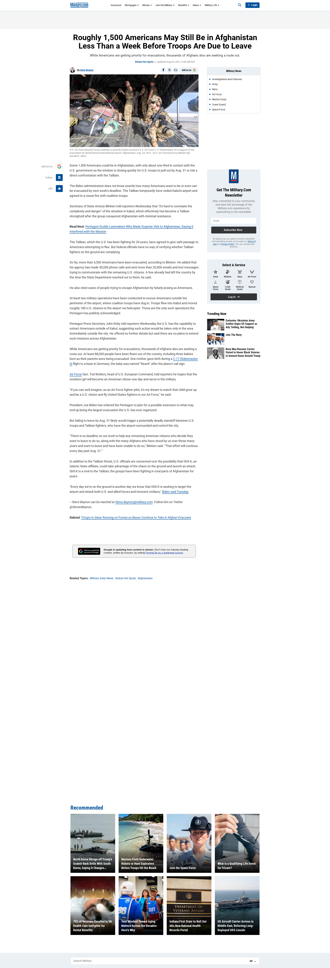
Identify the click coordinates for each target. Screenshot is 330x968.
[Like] (59, 188)
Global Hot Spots (144, 62)
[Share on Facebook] (163, 70)
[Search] (239, 5)
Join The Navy (234, 334)
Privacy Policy (227, 244)
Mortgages (130, 5)
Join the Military (163, 5)
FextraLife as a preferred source (164, 552)
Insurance (116, 5)
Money (146, 5)
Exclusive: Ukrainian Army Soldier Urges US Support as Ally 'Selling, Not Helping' (241, 324)
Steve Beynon (86, 70)
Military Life (211, 5)
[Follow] (59, 177)
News (196, 5)
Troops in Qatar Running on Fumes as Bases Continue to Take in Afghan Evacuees (136, 517)
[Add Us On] (59, 166)
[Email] (175, 70)
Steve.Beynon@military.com (134, 502)
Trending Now (216, 313)
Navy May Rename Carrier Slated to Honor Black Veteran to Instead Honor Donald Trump (243, 352)
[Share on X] (169, 70)
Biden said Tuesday (175, 491)
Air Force (76, 374)
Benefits (182, 5)
